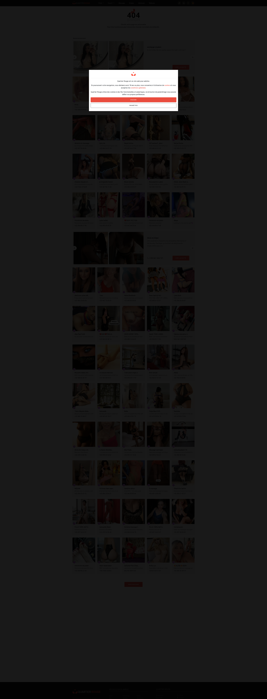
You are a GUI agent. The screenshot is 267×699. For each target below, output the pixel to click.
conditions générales (138, 88)
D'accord (133, 100)
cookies (167, 85)
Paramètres (133, 105)
